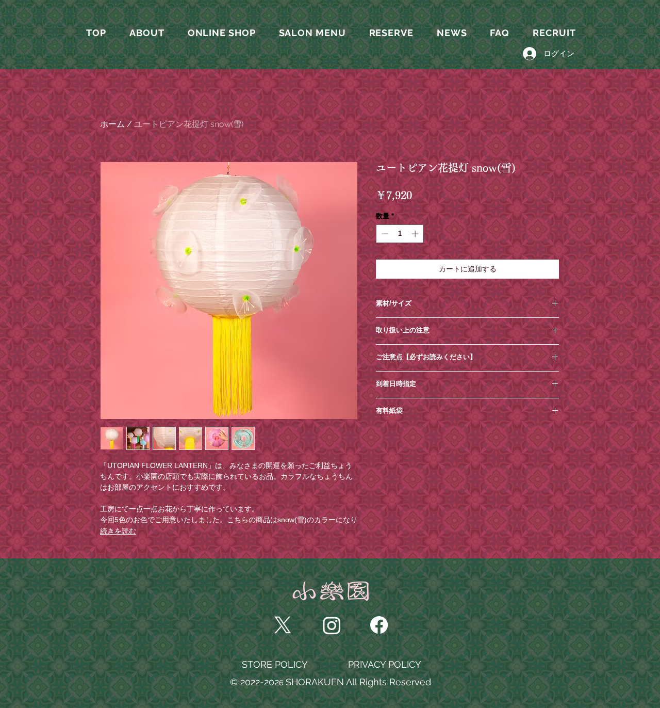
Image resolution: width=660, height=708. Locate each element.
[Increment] (416, 234)
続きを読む (118, 531)
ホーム (112, 124)
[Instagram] (331, 625)
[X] (282, 625)
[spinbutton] (400, 234)
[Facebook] (379, 625)
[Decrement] (383, 234)
